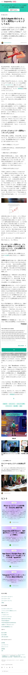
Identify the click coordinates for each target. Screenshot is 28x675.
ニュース (3, 661)
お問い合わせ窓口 (4, 636)
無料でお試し (14, 10)
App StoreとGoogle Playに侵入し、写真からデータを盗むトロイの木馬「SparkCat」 (14, 555)
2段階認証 (20, 88)
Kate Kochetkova (7, 42)
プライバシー (8, 406)
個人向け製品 (4, 593)
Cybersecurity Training (6, 618)
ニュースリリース (4, 644)
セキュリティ (5, 14)
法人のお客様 (4, 605)
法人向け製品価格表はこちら (6, 626)
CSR (2, 650)
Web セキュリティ (5, 612)
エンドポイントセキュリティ (6, 608)
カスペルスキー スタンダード (7, 596)
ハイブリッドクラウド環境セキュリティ (9, 610)
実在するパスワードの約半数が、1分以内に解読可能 (14, 507)
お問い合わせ (3, 660)
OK (14, 349)
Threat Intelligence (5, 620)
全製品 (2, 602)
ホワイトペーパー (4, 646)
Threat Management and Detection (8, 622)
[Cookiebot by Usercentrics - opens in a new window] (21, 324)
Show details (21, 345)
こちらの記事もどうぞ (7, 460)
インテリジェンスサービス (6, 616)
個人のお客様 (4, 632)
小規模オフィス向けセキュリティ (7, 624)
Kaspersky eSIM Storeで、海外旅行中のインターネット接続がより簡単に (14, 533)
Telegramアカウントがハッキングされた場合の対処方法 (14, 576)
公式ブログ (22, 660)
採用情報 (3, 648)
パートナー (17, 660)
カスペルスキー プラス (5, 598)
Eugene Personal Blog (8, 664)
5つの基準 (6, 255)
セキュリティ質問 (20, 403)
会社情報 (3, 642)
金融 (21, 406)
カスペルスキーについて (6, 639)
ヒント (14, 502)
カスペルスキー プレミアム (6, 600)
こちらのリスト (9, 85)
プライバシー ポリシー (21, 654)
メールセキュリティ (5, 614)
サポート (3, 629)
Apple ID (5, 403)
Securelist (3, 664)
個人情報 (15, 406)
